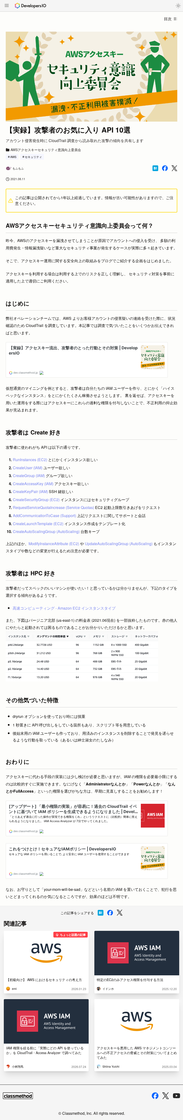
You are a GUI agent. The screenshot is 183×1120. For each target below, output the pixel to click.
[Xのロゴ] (165, 1095)
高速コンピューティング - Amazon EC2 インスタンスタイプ (64, 608)
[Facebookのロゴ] (155, 1095)
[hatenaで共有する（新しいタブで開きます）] (155, 168)
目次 (168, 18)
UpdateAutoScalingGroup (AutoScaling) (118, 543)
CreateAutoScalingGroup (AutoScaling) (46, 531)
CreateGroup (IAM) (29, 475)
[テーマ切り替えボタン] (178, 6)
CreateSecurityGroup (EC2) (36, 499)
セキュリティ (33, 157)
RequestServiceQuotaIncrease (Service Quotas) (53, 507)
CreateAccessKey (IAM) (33, 483)
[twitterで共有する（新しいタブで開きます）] (174, 168)
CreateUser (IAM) (27, 467)
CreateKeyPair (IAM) (30, 491)
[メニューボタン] (6, 6)
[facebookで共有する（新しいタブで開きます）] (165, 168)
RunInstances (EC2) (30, 459)
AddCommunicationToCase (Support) (44, 515)
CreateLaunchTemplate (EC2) (38, 523)
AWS (13, 157)
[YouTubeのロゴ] (176, 1095)
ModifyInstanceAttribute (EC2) (54, 543)
